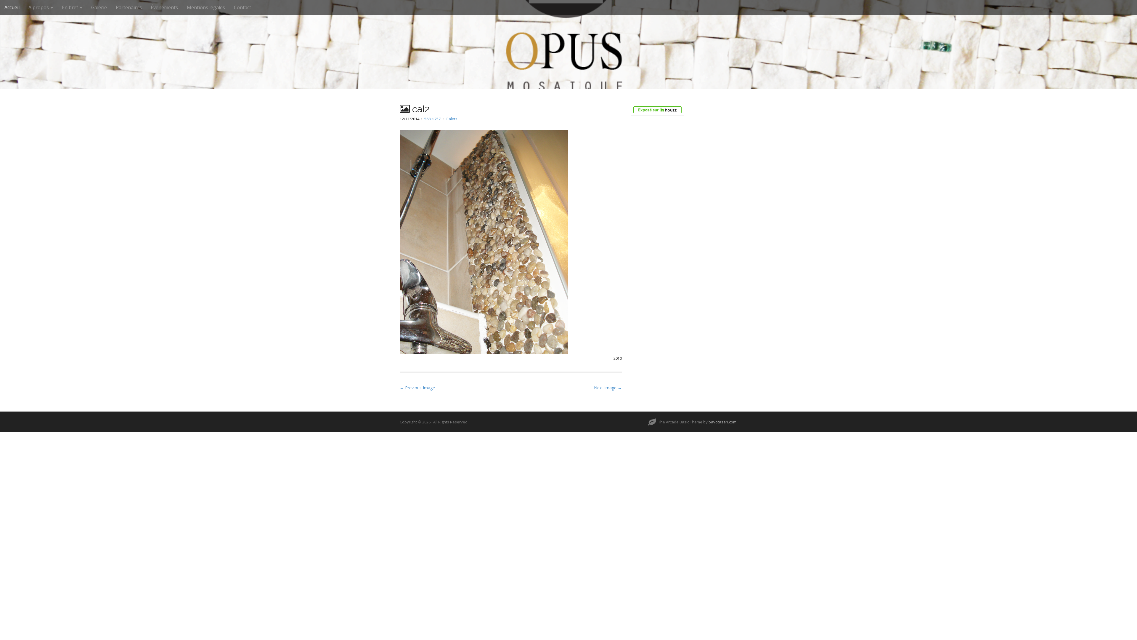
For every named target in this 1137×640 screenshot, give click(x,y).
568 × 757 (432, 118)
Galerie (99, 7)
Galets (451, 118)
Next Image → (608, 388)
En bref (70, 7)
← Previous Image (417, 388)
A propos (39, 7)
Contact (242, 7)
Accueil (12, 7)
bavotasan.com (722, 422)
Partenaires (129, 7)
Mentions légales (206, 7)
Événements (164, 7)
